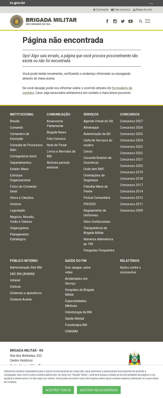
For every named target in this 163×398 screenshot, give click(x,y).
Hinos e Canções (22, 198)
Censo (87, 151)
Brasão (15, 121)
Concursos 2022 (131, 153)
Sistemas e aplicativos (26, 293)
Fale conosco (122, 9)
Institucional (22, 114)
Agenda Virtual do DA (98, 121)
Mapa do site (143, 9)
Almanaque (91, 127)
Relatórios (129, 261)
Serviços (91, 114)
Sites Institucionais (96, 222)
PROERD (89, 204)
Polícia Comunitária (96, 198)
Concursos (130, 114)
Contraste (102, 9)
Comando (16, 127)
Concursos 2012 (131, 198)
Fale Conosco (56, 139)
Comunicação (58, 114)
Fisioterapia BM (76, 325)
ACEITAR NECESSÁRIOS (99, 390)
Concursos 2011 (131, 204)
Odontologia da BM (78, 312)
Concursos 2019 (131, 172)
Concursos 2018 (131, 178)
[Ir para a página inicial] (43, 21)
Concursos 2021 (131, 159)
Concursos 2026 (131, 127)
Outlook (15, 287)
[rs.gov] (17, 2)
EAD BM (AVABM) (22, 274)
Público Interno (24, 261)
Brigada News (56, 132)
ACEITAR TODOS (58, 390)
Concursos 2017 (131, 185)
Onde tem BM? (93, 169)
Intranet (15, 280)
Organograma (19, 228)
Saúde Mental (74, 318)
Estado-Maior (19, 169)
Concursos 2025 (131, 134)
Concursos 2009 (131, 210)
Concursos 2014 (131, 191)
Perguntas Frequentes (98, 250)
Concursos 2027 (131, 121)
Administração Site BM (26, 267)
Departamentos (20, 163)
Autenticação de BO (97, 134)
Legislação (17, 210)
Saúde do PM (75, 261)
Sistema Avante (21, 299)
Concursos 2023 (131, 147)
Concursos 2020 (131, 166)
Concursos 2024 (131, 140)
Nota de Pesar (57, 145)
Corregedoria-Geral (23, 156)
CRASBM (71, 331)
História (15, 204)
